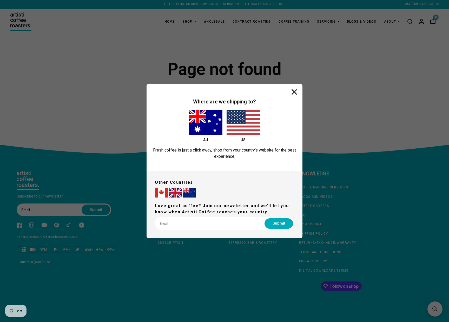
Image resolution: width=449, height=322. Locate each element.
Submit (279, 223)
